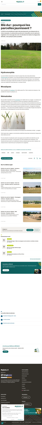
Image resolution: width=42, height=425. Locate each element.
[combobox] (21, 4)
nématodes (17, 99)
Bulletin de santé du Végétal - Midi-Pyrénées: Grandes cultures (9, 212)
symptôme (31, 152)
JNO (8, 152)
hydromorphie (5, 77)
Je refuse (5, 419)
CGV (23, 422)
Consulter (5, 351)
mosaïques (12, 90)
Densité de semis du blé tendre (8, 323)
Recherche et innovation (26, 382)
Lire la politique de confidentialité (7, 415)
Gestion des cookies (15, 422)
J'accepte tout (20, 419)
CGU (20, 422)
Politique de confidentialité (36, 422)
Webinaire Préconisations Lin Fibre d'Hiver (15, 254)
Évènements (24, 375)
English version (26, 390)
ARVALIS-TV (3, 398)
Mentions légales (28, 422)
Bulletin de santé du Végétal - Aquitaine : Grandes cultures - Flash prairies (10, 169)
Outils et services (25, 373)
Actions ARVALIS (4, 404)
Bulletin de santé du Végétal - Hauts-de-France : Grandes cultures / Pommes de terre (10, 184)
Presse (23, 386)
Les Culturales (4, 400)
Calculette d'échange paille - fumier (9, 315)
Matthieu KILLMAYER (5, 149)
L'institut (23, 384)
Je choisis (12, 419)
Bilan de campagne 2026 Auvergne (14, 247)
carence (12, 152)
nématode (3, 152)
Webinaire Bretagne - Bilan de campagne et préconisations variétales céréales (22, 241)
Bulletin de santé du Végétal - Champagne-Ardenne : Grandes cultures (11, 198)
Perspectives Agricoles (5, 402)
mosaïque (18, 152)
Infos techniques (25, 371)
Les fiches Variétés (6, 319)
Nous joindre (26, 404)
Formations (3, 396)
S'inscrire (25, 397)
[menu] (2, 1)
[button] (2, 423)
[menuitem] (38, 2)
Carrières (23, 388)
